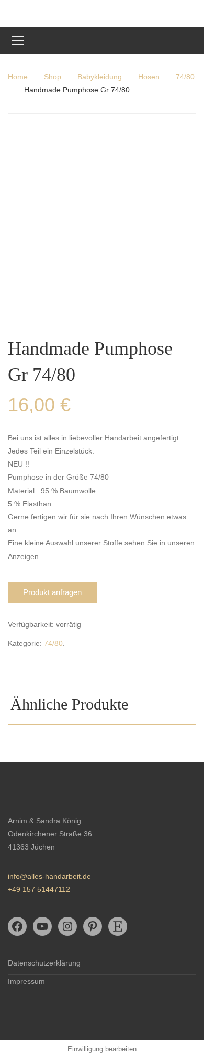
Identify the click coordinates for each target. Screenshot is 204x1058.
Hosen (149, 77)
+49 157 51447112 (39, 889)
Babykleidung (99, 77)
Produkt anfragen (52, 592)
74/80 (185, 77)
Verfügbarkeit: (31, 624)
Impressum (26, 981)
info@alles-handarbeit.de (49, 876)
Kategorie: (25, 643)
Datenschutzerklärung (44, 963)
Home (18, 77)
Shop (52, 77)
